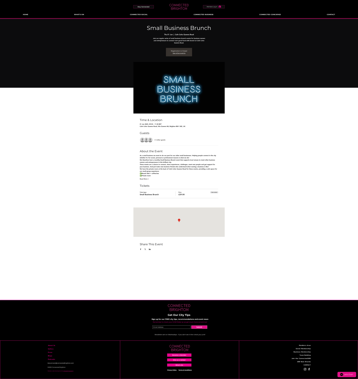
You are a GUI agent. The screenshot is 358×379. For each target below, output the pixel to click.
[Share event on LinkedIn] (150, 249)
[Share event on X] (145, 249)
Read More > (144, 179)
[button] (143, 6)
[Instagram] (305, 369)
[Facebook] (309, 369)
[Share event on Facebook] (141, 249)
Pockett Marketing (68, 371)
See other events (179, 53)
